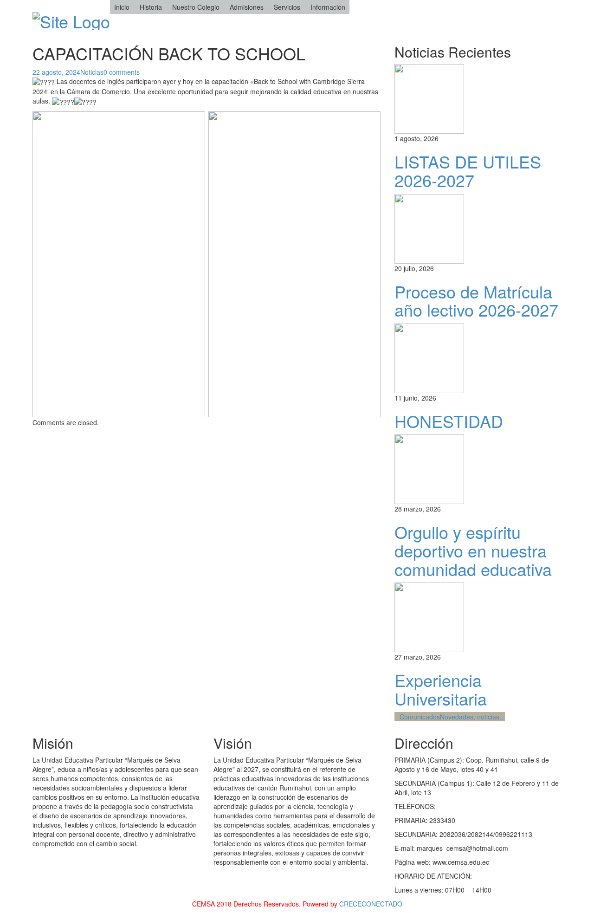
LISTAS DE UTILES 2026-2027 (467, 170)
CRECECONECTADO (370, 903)
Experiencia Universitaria (440, 689)
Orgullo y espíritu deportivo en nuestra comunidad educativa (473, 550)
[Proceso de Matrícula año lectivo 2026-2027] (429, 227)
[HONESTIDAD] (429, 357)
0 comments (121, 72)
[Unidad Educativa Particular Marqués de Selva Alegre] (71, 18)
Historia (151, 7)
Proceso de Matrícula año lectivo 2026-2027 (476, 300)
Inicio (121, 7)
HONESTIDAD (448, 421)
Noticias (91, 72)
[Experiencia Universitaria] (429, 616)
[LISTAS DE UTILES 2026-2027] (429, 98)
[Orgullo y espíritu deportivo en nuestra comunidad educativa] (429, 468)
